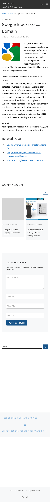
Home (4, 13)
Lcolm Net (20, 491)
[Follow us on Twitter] (27, 497)
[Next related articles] (45, 191)
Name (11, 296)
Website (12, 315)
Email (11, 306)
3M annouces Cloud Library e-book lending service (35, 232)
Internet (10, 13)
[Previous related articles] (39, 191)
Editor (6, 37)
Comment (13, 277)
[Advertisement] (25, 378)
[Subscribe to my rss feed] (23, 497)
